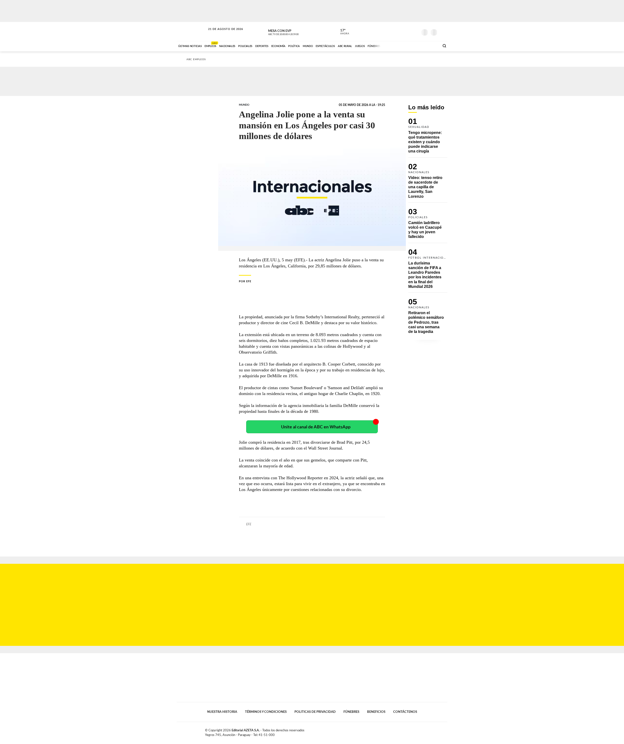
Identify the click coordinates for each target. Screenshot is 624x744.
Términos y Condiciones (266, 711)
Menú (443, 32)
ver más (342, 32)
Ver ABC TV (292, 32)
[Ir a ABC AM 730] (410, 45)
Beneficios (376, 711)
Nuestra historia (222, 711)
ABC (192, 31)
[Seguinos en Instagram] (415, 31)
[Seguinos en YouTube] (407, 31)
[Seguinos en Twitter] (400, 31)
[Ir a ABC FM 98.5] (429, 45)
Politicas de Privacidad (315, 711)
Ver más (427, 137)
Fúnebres (351, 711)
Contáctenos (405, 711)
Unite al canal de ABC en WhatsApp (316, 427)
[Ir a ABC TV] (396, 45)
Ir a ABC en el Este (221, 34)
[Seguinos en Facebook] (393, 31)
